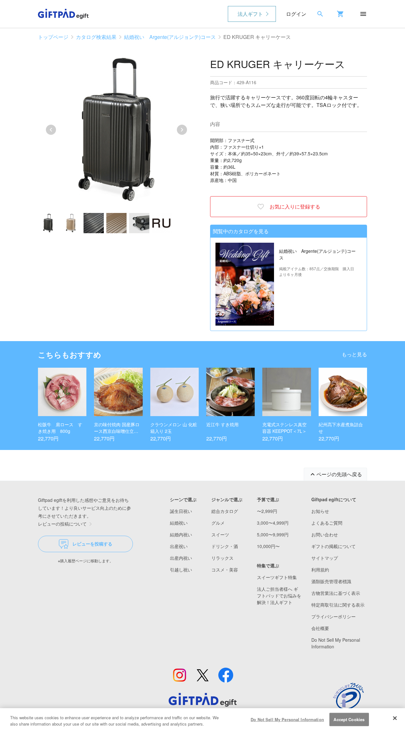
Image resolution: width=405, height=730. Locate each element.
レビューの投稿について (62, 524)
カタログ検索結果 (96, 37)
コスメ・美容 (224, 569)
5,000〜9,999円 (273, 534)
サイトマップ (324, 558)
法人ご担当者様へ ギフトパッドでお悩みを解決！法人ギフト (279, 595)
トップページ (53, 37)
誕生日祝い (181, 511)
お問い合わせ (324, 534)
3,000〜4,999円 (273, 523)
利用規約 (320, 569)
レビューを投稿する (92, 543)
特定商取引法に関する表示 (337, 605)
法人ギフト (250, 13)
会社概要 (320, 628)
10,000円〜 (268, 546)
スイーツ (220, 534)
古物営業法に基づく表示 (335, 593)
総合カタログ (224, 511)
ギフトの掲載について (333, 546)
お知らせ (320, 511)
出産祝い (179, 546)
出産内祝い (181, 558)
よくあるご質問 (326, 523)
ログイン (296, 13)
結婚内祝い (181, 534)
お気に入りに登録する (295, 206)
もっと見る (354, 354)
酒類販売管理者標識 (331, 581)
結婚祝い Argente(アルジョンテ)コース (170, 37)
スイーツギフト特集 (277, 577)
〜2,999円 (267, 511)
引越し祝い (181, 569)
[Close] (395, 718)
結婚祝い (179, 523)
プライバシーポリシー (333, 616)
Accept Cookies (348, 719)
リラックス (222, 558)
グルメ (218, 523)
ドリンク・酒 (224, 546)
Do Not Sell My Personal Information (287, 719)
